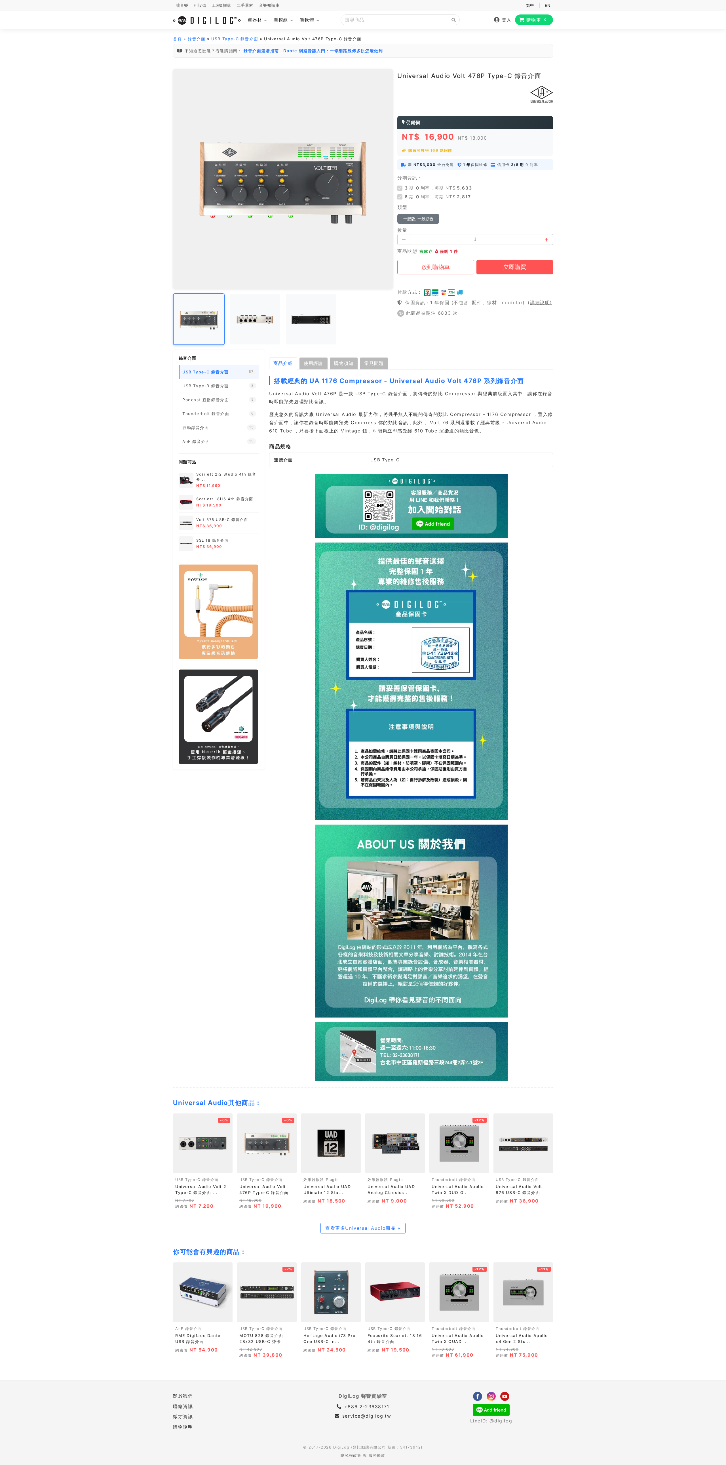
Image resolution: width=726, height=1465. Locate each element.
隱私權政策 (351, 1455)
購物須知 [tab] (343, 363)
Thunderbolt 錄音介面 (454, 1180)
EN (547, 5)
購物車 (536, 20)
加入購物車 (203, 1167)
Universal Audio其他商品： (217, 1102)
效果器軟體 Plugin (321, 1180)
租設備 (200, 5)
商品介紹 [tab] (283, 363)
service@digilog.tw (366, 1416)
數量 (402, 230)
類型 (402, 207)
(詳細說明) (540, 302)
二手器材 (245, 5)
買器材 (256, 20)
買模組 (282, 20)
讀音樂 (182, 5)
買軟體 (308, 20)
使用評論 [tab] (313, 363)
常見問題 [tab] (374, 363)
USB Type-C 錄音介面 (234, 38)
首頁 (177, 38)
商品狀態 (407, 251)
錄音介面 (196, 38)
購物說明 (183, 1427)
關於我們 (183, 1396)
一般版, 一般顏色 (418, 219)
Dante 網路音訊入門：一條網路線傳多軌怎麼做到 (333, 50)
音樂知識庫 (269, 5)
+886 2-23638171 (365, 1406)
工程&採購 (221, 5)
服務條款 (377, 1455)
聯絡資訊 (183, 1406)
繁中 (530, 5)
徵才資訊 (183, 1416)
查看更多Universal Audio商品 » (363, 1228)
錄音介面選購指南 (261, 50)
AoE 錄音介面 (188, 1329)
